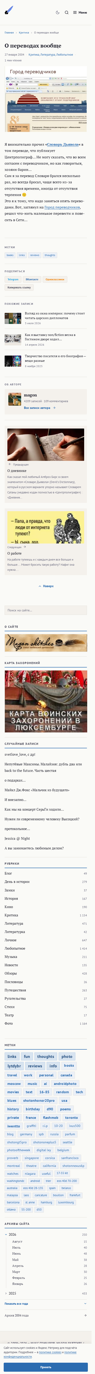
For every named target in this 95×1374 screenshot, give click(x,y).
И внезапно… (15, 799)
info (53, 1066)
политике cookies (50, 1352)
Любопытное (64, 55)
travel (12, 1075)
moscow (14, 1083)
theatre (31, 1166)
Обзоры (11, 973)
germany (26, 1134)
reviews (34, 255)
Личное (11, 940)
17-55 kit (62, 1173)
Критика (24, 32)
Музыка (11, 956)
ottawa (11, 1209)
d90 (50, 1109)
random (62, 1092)
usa (64, 1100)
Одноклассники (55, 279)
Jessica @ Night (17, 838)
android (35, 1181)
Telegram (13, 279)
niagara (30, 1174)
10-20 (58, 1126)
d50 (39, 1209)
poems (65, 1109)
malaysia (12, 1195)
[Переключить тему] (57, 12)
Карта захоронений (22, 663)
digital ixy (44, 1150)
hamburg (46, 1202)
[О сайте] (46, 643)
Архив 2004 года (17, 1315)
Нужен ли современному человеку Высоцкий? (42, 819)
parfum (70, 1134)
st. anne (30, 1202)
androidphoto (65, 1083)
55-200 (26, 1209)
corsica (50, 1158)
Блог (8, 873)
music (32, 1083)
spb (41, 1134)
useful (46, 1174)
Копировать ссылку (19, 287)
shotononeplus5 (44, 1142)
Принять (45, 1367)
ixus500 (74, 1126)
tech (79, 1092)
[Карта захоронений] (46, 701)
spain (52, 1188)
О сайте (11, 627)
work (28, 1075)
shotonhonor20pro (39, 1100)
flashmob (51, 1117)
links (22, 255)
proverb (12, 1158)
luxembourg (66, 1202)
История (11, 898)
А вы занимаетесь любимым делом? (34, 848)
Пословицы (14, 981)
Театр (9, 1015)
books (10, 255)
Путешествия (15, 990)
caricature (41, 1195)
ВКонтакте (32, 279)
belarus (66, 1188)
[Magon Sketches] (9, 10)
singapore (32, 1158)
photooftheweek (18, 1150)
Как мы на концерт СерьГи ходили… (34, 809)
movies (13, 1092)
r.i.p (45, 1126)
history (13, 1109)
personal (46, 1075)
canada (66, 1075)
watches (12, 1174)
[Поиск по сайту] (66, 12)
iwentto (13, 1126)
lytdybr (14, 1066)
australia (12, 1188)
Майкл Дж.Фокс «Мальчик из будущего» (37, 790)
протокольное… (17, 828)
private (13, 1117)
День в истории (17, 881)
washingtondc (15, 1181)
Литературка (15, 931)
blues (11, 1100)
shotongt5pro (17, 1142)
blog (10, 1134)
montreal (13, 1166)
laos (26, 1195)
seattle (67, 1142)
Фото (9, 1023)
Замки (10, 890)
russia (54, 1134)
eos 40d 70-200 (67, 1181)
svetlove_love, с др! (20, 754)
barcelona (13, 1202)
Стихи (10, 1006)
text (29, 1092)
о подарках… (15, 780)
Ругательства (15, 998)
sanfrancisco (70, 1158)
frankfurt (75, 1195)
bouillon (58, 1195)
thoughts (50, 255)
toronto (71, 1117)
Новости (11, 965)
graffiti (31, 1126)
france (31, 1117)
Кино (9, 906)
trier (48, 1181)
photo (67, 1056)
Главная (9, 32)
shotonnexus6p (73, 1166)
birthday (33, 1109)
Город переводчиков (62, 207)
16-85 (44, 1092)
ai (45, 1083)
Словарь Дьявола (63, 144)
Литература (47, 55)
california (49, 1166)
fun (27, 1056)
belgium (63, 1150)
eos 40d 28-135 (33, 1188)
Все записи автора (37, 408)
